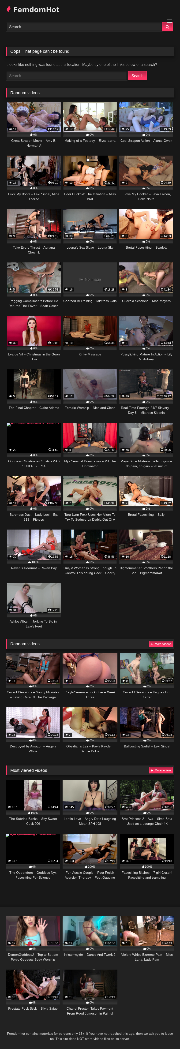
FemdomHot (35, 9)
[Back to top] (165, 1035)
